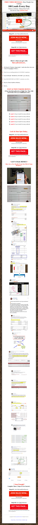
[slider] (18, 30)
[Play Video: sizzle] (19, 21)
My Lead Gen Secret (18, 516)
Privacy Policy (13, 519)
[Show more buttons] (35, 30)
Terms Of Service (19, 519)
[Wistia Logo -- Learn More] (33, 30)
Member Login (24, 519)
